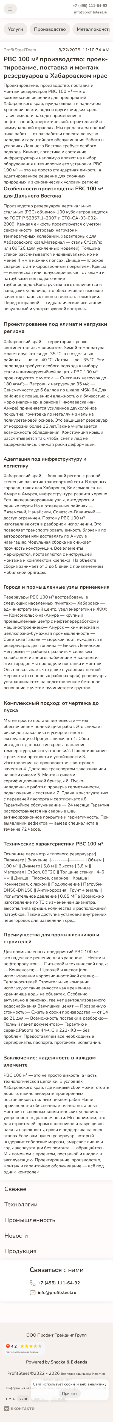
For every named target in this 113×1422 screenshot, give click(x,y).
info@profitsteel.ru (90, 12)
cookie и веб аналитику (85, 1384)
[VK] (19, 1409)
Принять (70, 1393)
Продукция (20, 1251)
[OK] (43, 1409)
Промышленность (29, 1220)
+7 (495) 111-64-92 (90, 5)
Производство (50, 29)
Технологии (21, 1204)
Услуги (15, 29)
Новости (16, 1235)
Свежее (15, 1189)
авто (23, 1398)
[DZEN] (61, 1409)
